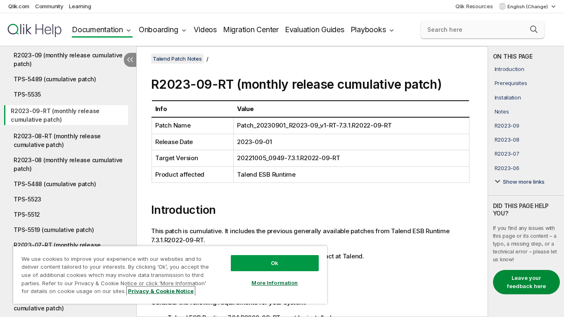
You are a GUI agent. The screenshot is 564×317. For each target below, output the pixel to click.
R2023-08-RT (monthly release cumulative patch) (57, 140)
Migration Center (251, 29)
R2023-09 (507, 125)
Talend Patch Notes (177, 58)
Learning (80, 6)
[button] (534, 29)
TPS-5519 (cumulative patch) (54, 229)
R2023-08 (507, 139)
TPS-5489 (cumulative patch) (55, 79)
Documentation (97, 29)
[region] (170, 275)
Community (49, 6)
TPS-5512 (27, 214)
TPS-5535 (27, 94)
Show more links (524, 181)
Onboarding (158, 29)
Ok (274, 263)
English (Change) (528, 6)
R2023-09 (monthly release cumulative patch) (68, 59)
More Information (274, 282)
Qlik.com (18, 6)
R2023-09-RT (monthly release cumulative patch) (55, 115)
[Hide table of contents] (130, 60)
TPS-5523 (27, 199)
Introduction (509, 69)
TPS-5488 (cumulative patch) (55, 183)
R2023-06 (507, 168)
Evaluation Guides (314, 29)
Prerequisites (511, 83)
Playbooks (368, 29)
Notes (502, 111)
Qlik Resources (474, 6)
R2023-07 (507, 153)
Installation (508, 97)
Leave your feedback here (526, 281)
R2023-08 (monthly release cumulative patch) (68, 164)
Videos (205, 29)
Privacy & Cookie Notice (161, 291)
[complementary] (526, 181)
